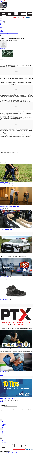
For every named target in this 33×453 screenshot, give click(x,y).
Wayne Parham (6, 182)
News (4, 0)
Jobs (17, 33)
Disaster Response (2, 21)
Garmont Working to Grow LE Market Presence (8, 300)
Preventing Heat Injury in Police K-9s (6, 183)
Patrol (0, 24)
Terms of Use (4, 452)
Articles (6, 0)
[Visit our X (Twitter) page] (1, 404)
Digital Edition (4, 10)
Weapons (1, 32)
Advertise (3, 439)
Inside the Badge (5, 36)
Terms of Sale (7, 452)
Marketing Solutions (4, 442)
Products (13, 33)
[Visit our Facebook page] (0, 404)
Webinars (9, 0)
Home (1, 36)
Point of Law (1, 25)
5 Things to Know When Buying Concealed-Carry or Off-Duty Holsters (12, 372)
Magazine (5, 33)
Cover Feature (2, 0)
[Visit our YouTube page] (2, 404)
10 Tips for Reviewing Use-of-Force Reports (7, 398)
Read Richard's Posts (2, 48)
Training (1, 30)
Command (1, 20)
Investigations (1, 23)
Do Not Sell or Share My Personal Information (13, 452)
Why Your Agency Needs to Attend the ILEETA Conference (10, 206)
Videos (7, 0)
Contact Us (3, 440)
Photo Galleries (15, 33)
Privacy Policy (1, 452)
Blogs (3, 33)
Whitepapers (7, 33)
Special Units (1, 27)
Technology (1, 28)
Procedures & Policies (2, 26)
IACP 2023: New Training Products (6, 229)
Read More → (1, 186)
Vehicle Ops (1, 31)
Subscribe (1, 10)
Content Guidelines (3, 441)
